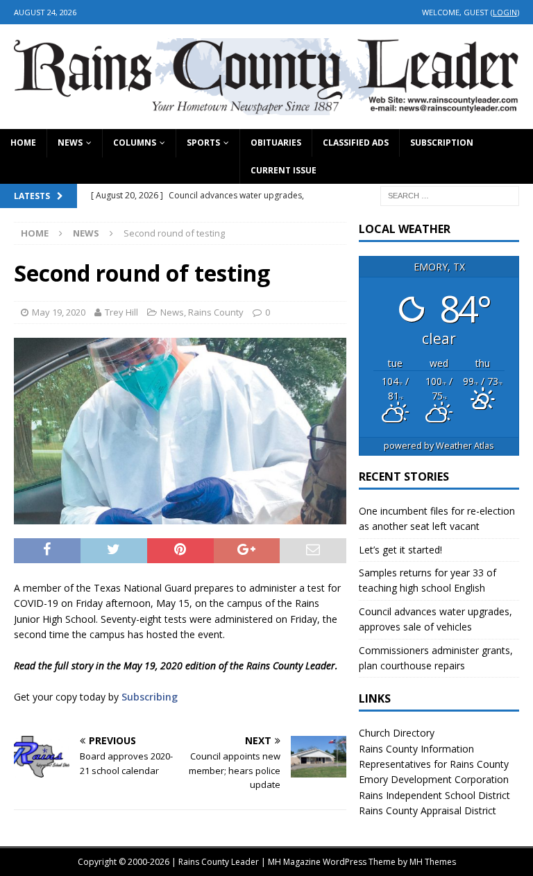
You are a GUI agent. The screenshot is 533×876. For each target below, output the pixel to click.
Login (505, 12)
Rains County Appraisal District (427, 810)
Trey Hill (121, 312)
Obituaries (276, 142)
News (70, 142)
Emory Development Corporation (434, 779)
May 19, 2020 (58, 312)
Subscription (441, 142)
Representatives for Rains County (434, 764)
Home (23, 142)
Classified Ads (356, 142)
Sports (203, 142)
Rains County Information (416, 748)
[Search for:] (449, 194)
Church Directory (396, 732)
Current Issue (283, 170)
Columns (134, 142)
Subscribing (149, 696)
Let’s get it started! (400, 549)
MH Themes (432, 862)
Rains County (216, 312)
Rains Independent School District (434, 795)
